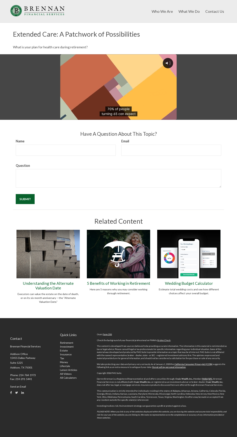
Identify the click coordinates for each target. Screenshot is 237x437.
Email (125, 141)
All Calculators (68, 377)
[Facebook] (11, 392)
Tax (62, 358)
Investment (67, 346)
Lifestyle (65, 366)
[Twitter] (16, 392)
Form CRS (107, 334)
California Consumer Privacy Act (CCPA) (193, 364)
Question (23, 166)
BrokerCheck (164, 340)
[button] (162, 11)
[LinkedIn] (22, 392)
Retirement (66, 342)
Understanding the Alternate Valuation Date (48, 285)
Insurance (66, 354)
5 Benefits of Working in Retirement (118, 283)
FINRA (205, 379)
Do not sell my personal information (169, 367)
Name (20, 141)
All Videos (66, 373)
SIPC (210, 379)
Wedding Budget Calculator (189, 283)
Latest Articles (68, 369)
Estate (64, 350)
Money (64, 362)
